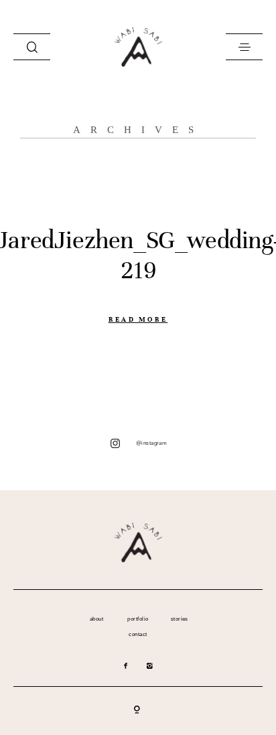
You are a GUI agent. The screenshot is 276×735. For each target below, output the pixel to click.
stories (179, 619)
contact (138, 634)
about (96, 619)
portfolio (137, 619)
